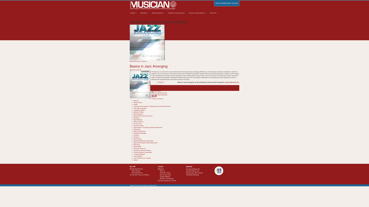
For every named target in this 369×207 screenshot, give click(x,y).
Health (136, 104)
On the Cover (138, 123)
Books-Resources (135, 61)
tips (181, 88)
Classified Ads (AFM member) (194, 173)
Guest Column (138, 102)
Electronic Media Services (159, 93)
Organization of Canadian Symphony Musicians (148, 127)
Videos (136, 160)
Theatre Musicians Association (143, 152)
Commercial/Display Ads (193, 169)
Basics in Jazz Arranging (149, 66)
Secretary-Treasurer (140, 148)
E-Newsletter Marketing (192, 175)
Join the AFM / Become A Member (139, 175)
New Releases (138, 120)
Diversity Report (156, 91)
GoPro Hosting (136, 171)
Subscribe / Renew (165, 173)
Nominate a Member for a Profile (167, 181)
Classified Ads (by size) (192, 171)
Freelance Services (157, 99)
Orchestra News (138, 125)
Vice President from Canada (142, 158)
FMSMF (153, 97)
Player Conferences (140, 131)
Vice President (138, 156)
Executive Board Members (159, 95)
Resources (137, 145)
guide (171, 88)
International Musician (140, 108)
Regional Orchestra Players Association (146, 143)
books (167, 88)
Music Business (138, 114)
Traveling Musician (139, 154)
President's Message (140, 133)
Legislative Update (139, 110)
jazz (174, 88)
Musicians (137, 118)
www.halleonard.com (232, 82)
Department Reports (157, 89)
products (177, 88)
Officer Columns (138, 122)
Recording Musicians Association (144, 141)
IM (140, 70)
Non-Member (169, 178)
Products (144, 61)
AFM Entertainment (137, 173)
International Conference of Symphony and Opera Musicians (152, 106)
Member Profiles (139, 112)
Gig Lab (136, 100)
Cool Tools (154, 87)
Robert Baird (137, 146)
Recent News (138, 139)
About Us (162, 171)
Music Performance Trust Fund (143, 116)
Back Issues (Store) (165, 175)
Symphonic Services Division (142, 150)
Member (162, 178)
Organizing (137, 129)
